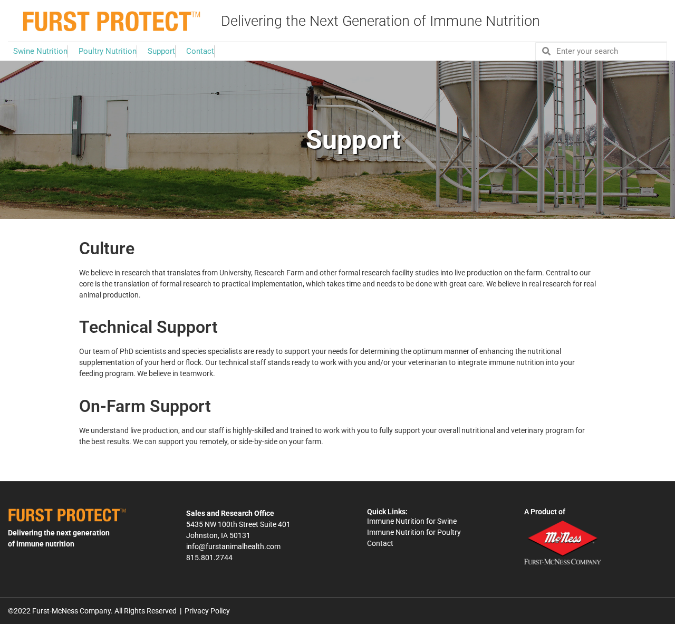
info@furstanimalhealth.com (233, 546)
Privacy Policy (207, 611)
